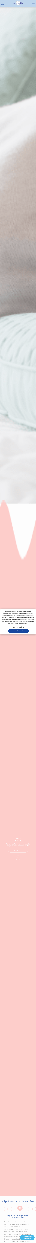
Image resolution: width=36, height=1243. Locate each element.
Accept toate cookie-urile (18, 631)
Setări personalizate (18, 627)
